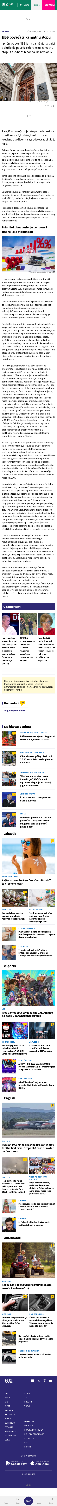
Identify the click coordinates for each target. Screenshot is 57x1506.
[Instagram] (44, 1380)
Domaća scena (8, 1042)
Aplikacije (29, 1438)
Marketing (29, 1421)
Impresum (28, 1425)
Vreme (27, 1406)
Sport (8, 1397)
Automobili (10, 1435)
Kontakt (28, 1447)
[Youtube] (50, 1380)
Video (27, 1393)
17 (14, 773)
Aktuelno (6, 910)
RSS (26, 1442)
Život (7, 1406)
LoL (3, 1009)
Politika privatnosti (34, 1434)
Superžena (10, 1423)
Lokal (8, 1440)
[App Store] (40, 1463)
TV (25, 1397)
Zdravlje (9, 1410)
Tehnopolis (10, 1431)
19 (25, 1296)
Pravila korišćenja (33, 1430)
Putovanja (10, 1414)
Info (7, 1393)
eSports (9, 1427)
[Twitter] (38, 1380)
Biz (6, 1402)
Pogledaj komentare (14, 710)
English (6, 1141)
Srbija (6, 31)
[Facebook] (32, 1380)
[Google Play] (16, 1463)
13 (23, 702)
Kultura (9, 1418)
